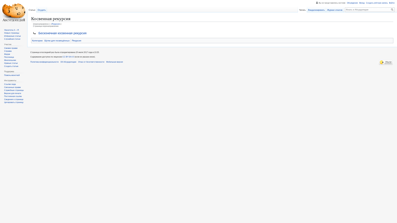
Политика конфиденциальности (44, 62)
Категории (37, 40)
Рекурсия (56, 24)
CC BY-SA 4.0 (68, 57)
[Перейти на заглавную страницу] (13, 12)
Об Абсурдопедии (68, 62)
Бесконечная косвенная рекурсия (62, 33)
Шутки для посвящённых (57, 40)
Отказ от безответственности (91, 62)
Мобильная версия (114, 62)
